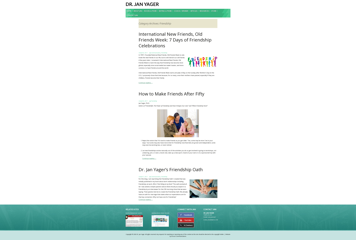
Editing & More (165, 11)
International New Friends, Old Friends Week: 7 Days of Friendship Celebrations (175, 40)
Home (129, 11)
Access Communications (178, 236)
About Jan (138, 11)
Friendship (164, 53)
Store (213, 11)
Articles (193, 11)
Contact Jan (132, 15)
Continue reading (146, 83)
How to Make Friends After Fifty (171, 94)
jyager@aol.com (213, 220)
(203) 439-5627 (212, 217)
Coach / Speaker (181, 11)
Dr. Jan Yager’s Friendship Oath (171, 169)
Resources (204, 11)
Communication (155, 53)
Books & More (150, 11)
